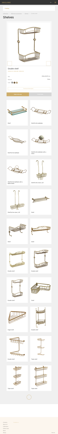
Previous (9, 63)
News (4, 430)
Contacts (5, 422)
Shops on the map (18, 94)
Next (48, 63)
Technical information (28, 88)
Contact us (16, 422)
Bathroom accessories (16, 13)
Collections (5, 13)
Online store (6, 428)
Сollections (5, 426)
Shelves (26, 13)
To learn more (40, 94)
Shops (4, 432)
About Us (5, 424)
